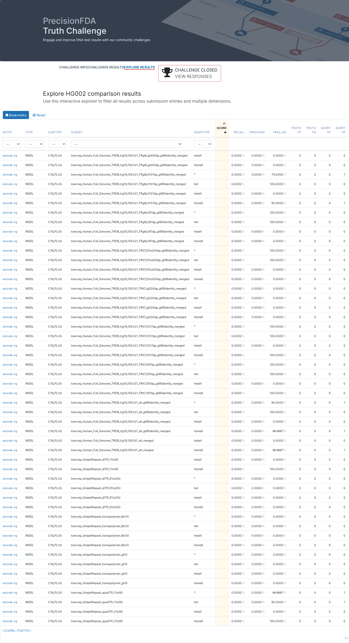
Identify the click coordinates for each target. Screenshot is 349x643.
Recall (239, 132)
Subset (76, 132)
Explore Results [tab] (139, 67)
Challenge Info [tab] (73, 67)
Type (29, 132)
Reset (40, 115)
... (15, 630)
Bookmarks (17, 115)
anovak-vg (10, 155)
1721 (26, 630)
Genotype (201, 132)
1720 (20, 630)
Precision (257, 132)
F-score (221, 126)
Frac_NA (279, 132)
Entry (7, 132)
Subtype (54, 132)
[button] (189, 73)
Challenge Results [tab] (106, 67)
